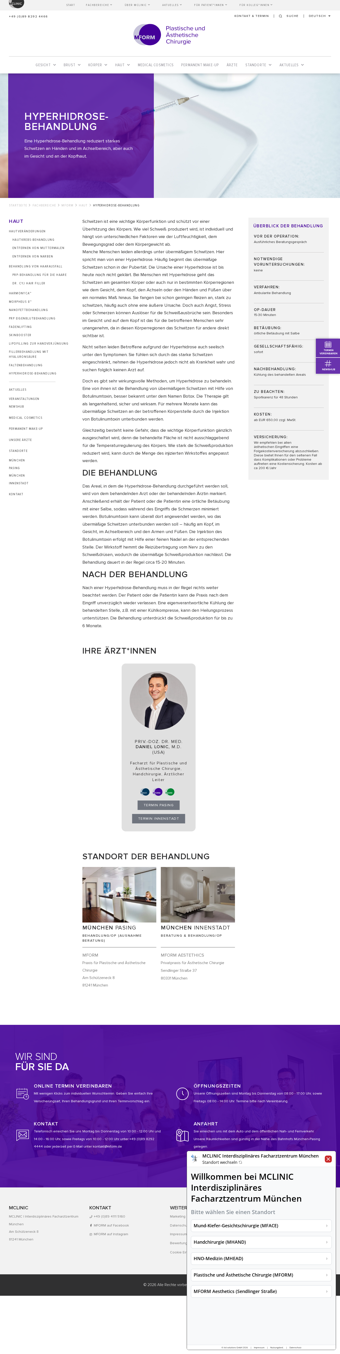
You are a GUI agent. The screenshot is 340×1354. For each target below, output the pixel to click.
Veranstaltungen (24, 399)
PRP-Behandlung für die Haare (39, 275)
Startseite (18, 205)
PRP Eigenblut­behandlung (32, 318)
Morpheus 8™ (20, 302)
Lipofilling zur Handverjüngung (38, 343)
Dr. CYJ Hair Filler (29, 283)
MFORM (67, 205)
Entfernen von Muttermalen (38, 248)
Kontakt (16, 494)
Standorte (18, 451)
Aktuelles (17, 389)
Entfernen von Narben (32, 256)
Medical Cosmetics (25, 418)
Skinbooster (20, 335)
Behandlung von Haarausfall (35, 266)
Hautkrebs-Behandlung (33, 240)
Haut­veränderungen (27, 231)
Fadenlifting (20, 327)
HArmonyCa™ (20, 293)
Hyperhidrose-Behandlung (33, 373)
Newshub (16, 406)
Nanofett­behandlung (28, 310)
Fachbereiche (44, 205)
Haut (83, 205)
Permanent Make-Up (26, 429)
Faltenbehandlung (26, 365)
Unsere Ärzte (20, 440)
